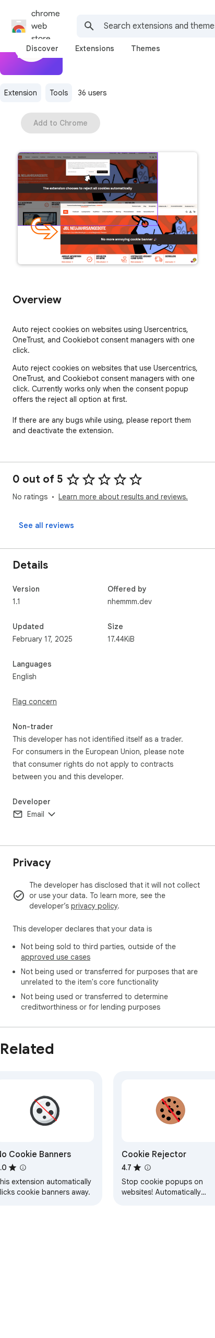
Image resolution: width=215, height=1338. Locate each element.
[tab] (42, 48)
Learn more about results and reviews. (123, 496)
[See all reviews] (46, 525)
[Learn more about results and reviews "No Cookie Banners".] (22, 1167)
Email (35, 814)
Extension (20, 92)
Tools (59, 92)
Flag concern (35, 701)
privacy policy (94, 906)
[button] (107, 209)
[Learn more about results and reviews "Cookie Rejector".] (147, 1167)
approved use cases (55, 957)
